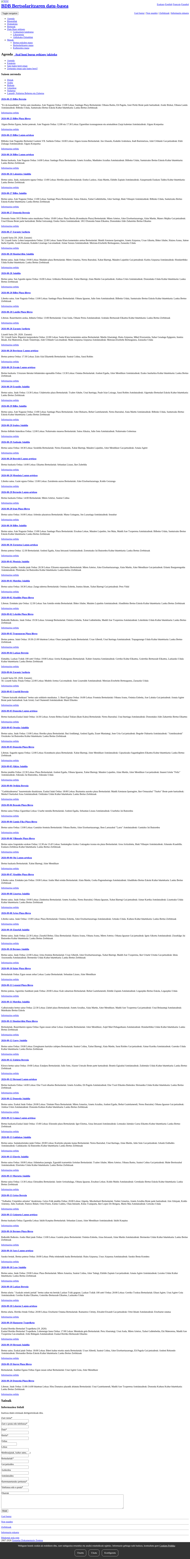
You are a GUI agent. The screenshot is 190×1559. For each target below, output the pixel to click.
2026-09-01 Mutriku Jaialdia (15, 581)
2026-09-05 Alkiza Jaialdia (14, 766)
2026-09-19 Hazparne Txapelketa (18, 1322)
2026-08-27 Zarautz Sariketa (15, 232)
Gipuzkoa (11, 88)
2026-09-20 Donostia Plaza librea (17, 1381)
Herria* (4, 1435)
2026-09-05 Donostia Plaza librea (17, 747)
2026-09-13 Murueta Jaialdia (15, 1176)
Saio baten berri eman (17, 66)
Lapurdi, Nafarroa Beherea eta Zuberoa (25, 93)
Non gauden (152, 13)
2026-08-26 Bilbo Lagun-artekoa (17, 154)
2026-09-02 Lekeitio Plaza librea (17, 614)
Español (185, 4)
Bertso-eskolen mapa (23, 42)
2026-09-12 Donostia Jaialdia (15, 1098)
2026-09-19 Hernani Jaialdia (15, 1344)
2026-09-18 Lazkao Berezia (14, 1286)
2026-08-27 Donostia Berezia (15, 212)
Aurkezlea (6, 1470)
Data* (4, 1429)
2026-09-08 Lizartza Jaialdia (15, 893)
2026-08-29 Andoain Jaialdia (15, 442)
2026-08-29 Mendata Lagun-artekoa (19, 475)
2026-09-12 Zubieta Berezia (15, 1060)
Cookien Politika (167, 1545)
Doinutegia (12, 24)
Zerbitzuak (164, 13)
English (168, 4)
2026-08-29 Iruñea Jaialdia (14, 425)
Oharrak (5, 1493)
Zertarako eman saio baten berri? (22, 68)
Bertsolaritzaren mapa (23, 45)
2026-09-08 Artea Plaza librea (16, 913)
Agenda (11, 18)
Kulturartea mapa (21, 48)
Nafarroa (11, 90)
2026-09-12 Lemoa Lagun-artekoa (18, 1118)
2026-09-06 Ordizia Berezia (14, 785)
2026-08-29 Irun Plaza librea (15, 509)
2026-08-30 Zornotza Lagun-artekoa (19, 545)
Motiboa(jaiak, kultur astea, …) (15, 1452)
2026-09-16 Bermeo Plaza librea (17, 1231)
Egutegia (11, 63)
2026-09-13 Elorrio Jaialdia (14, 1156)
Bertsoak (11, 26)
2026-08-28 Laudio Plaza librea (17, 312)
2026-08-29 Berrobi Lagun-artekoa (18, 458)
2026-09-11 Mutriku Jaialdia (15, 1001)
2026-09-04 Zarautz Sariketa (15, 672)
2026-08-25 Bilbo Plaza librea (16, 118)
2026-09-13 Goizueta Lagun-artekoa (19, 1214)
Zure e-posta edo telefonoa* (14, 1423)
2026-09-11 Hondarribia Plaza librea (19, 1021)
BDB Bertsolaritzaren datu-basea (34, 5)
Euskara (160, 4)
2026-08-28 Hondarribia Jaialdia (17, 254)
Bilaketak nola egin (10, 1537)
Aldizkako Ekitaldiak (23, 37)
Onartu (80, 1553)
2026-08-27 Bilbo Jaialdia (14, 193)
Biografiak (12, 21)
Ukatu (94, 1553)
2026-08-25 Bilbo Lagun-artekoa (17, 135)
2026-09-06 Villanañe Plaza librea (18, 838)
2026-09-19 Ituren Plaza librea (16, 1364)
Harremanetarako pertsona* (14, 1481)
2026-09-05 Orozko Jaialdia (15, 727)
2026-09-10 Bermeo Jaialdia (15, 949)
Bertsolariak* (7, 1458)
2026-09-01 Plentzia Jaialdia (15, 561)
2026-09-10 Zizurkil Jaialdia (15, 929)
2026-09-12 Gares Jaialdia (14, 1040)
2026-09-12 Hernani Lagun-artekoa (19, 1079)
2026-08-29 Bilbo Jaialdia (14, 406)
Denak (10, 80)
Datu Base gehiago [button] (16, 29)
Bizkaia (10, 85)
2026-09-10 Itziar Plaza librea (16, 968)
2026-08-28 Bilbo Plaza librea (16, 292)
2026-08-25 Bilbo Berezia (13, 99)
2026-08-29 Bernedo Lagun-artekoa (19, 492)
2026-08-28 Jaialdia (11, 273)
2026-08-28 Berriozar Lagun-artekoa (19, 350)
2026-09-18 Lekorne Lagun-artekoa (19, 1306)
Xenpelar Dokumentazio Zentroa (27, 1540)
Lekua (4, 1447)
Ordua (4, 1441)
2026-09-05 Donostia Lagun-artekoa (19, 711)
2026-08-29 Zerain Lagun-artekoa (18, 367)
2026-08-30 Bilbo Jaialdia (14, 525)
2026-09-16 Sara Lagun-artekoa (17, 1250)
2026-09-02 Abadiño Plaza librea (17, 597)
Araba (10, 82)
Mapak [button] (10, 40)
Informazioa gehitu (10, 112)
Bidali (4, 1511)
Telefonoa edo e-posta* (12, 1487)
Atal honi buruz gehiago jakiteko (35, 54)
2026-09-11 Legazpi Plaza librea (17, 985)
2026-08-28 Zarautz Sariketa (15, 328)
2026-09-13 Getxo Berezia (14, 1195)
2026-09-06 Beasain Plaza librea (17, 805)
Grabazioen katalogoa (23, 32)
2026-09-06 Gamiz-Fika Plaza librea (19, 821)
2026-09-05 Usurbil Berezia (14, 691)
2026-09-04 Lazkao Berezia (14, 653)
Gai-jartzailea (7, 1464)
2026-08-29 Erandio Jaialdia (15, 386)
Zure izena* (6, 1418)
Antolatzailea (7, 1476)
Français (177, 4)
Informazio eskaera (180, 13)
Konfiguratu (110, 1553)
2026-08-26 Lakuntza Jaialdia (16, 174)
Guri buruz (139, 13)
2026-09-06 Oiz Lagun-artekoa (16, 857)
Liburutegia (18, 34)
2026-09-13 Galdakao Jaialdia (16, 1137)
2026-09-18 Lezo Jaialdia (13, 1267)
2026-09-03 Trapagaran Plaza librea (19, 633)
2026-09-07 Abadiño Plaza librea (17, 874)
